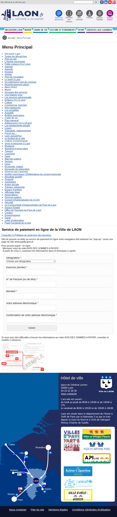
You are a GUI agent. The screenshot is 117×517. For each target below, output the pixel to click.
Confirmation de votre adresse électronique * (31, 315)
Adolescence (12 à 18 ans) (18, 123)
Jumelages (10, 182)
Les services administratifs (18, 97)
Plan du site (11, 59)
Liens (7, 164)
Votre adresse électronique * (22, 303)
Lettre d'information (14, 220)
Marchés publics (13, 159)
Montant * (11, 291)
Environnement (12, 215)
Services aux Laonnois (99, 30)
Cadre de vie (41, 30)
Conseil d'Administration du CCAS (22, 200)
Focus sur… (11, 133)
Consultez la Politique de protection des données (26, 235)
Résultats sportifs (13, 177)
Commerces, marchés (16, 105)
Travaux (9, 151)
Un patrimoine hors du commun (20, 82)
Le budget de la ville (15, 138)
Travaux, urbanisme (15, 187)
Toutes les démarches (16, 56)
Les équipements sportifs (17, 125)
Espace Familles (13, 189)
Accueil (11, 38)
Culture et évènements (63, 30)
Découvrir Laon (13, 30)
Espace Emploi (12, 207)
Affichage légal (12, 192)
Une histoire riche (14, 95)
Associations (11, 195)
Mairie (28, 30)
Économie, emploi (14, 166)
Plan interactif (12, 120)
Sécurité (9, 202)
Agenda (9, 66)
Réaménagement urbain (17, 84)
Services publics (13, 197)
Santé (8, 218)
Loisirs (8, 128)
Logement (10, 154)
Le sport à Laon (12, 79)
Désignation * (13, 257)
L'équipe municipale (15, 61)
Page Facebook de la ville (18, 223)
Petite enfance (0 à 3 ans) (18, 64)
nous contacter (69, 393)
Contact (9, 213)
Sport (81, 30)
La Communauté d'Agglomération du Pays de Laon (30, 205)
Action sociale (12, 184)
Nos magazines (13, 107)
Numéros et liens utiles (16, 148)
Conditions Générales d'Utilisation (91, 509)
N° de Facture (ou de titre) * (22, 279)
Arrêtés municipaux (14, 115)
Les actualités (12, 110)
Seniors (9, 161)
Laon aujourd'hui (13, 136)
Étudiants (9, 146)
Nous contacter (17, 509)
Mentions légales (58, 509)
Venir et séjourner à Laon (17, 143)
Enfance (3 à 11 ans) (15, 100)
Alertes (8, 74)
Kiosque (9, 72)
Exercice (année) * (16, 267)
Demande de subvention (17, 169)
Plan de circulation (14, 77)
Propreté (9, 179)
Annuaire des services (16, 92)
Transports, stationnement (18, 131)
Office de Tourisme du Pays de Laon (23, 210)
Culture (8, 102)
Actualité (9, 113)
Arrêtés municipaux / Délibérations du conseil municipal (33, 174)
